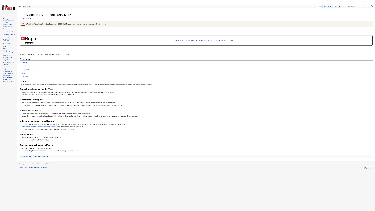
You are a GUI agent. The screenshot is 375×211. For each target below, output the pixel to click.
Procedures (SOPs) (189, 40)
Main (176, 40)
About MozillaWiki (34, 167)
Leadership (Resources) (205, 40)
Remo (31, 156)
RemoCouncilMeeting (41, 156)
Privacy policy (23, 167)
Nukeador (25, 77)
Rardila (24, 62)
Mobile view (44, 167)
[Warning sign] (23, 24)
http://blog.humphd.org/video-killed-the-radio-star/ (39, 127)
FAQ (232, 40)
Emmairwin (25, 69)
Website (225, 40)
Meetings (28, 18)
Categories (24, 156)
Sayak (24, 73)
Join (180, 40)
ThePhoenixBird (27, 66)
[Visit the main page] (8, 8)
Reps (23, 18)
